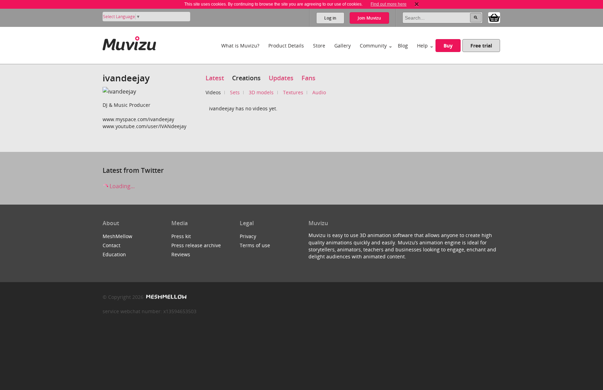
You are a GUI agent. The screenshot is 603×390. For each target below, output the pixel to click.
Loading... (121, 186)
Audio (319, 92)
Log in (330, 18)
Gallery (342, 45)
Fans (308, 78)
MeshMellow (117, 236)
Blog (403, 45)
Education (114, 254)
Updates (281, 78)
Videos (213, 92)
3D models (261, 92)
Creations (246, 78)
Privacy (248, 236)
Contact (111, 245)
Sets (235, 92)
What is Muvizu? (240, 45)
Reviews (180, 254)
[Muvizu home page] (129, 42)
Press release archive (196, 245)
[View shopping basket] (494, 17)
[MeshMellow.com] (165, 297)
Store (319, 45)
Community (373, 45)
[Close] (417, 4)
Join (369, 18)
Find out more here (389, 4)
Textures (293, 92)
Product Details (286, 45)
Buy (448, 45)
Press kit (181, 236)
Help (422, 45)
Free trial (481, 45)
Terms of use (255, 245)
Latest (215, 78)
